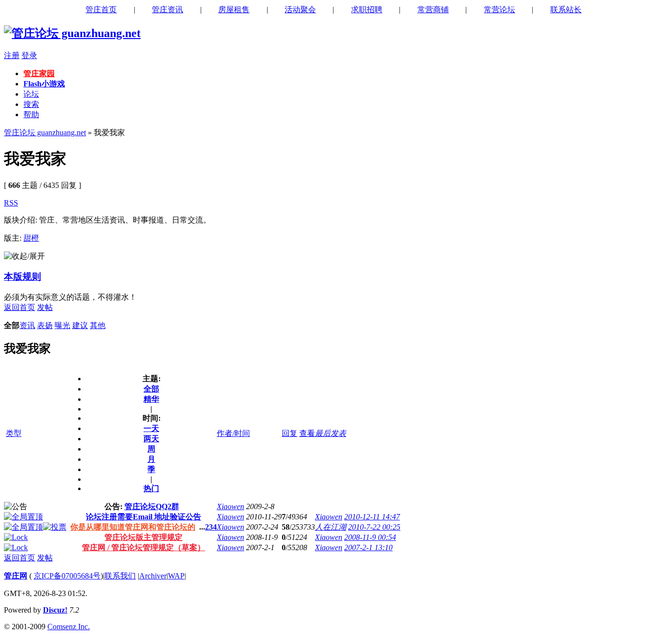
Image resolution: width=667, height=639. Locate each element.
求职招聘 (366, 9)
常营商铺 (433, 9)
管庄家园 (39, 73)
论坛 (31, 94)
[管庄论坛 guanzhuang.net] (72, 33)
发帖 (45, 307)
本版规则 (22, 276)
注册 (12, 55)
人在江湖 (330, 527)
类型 (13, 433)
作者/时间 (233, 433)
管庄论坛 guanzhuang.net (45, 132)
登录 (29, 55)
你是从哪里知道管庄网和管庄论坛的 (132, 527)
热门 (151, 488)
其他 (97, 325)
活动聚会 (300, 9)
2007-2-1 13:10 (368, 547)
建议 (80, 325)
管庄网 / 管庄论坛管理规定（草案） (143, 547)
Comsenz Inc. (68, 626)
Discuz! (55, 610)
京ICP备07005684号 (67, 576)
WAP (176, 576)
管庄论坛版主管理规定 (143, 537)
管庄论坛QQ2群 (152, 506)
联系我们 (120, 576)
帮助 (31, 114)
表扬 (45, 325)
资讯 (27, 325)
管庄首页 (101, 9)
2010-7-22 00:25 (374, 527)
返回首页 (19, 307)
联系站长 (566, 9)
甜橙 (31, 238)
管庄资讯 (167, 9)
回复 (289, 433)
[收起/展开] (24, 256)
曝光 (62, 325)
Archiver (153, 576)
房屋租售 (234, 9)
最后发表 (330, 433)
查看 (307, 433)
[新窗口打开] (23, 517)
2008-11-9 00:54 (370, 537)
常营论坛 (499, 9)
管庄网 (15, 576)
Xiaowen (230, 506)
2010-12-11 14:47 (372, 517)
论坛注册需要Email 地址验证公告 (143, 517)
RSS (11, 203)
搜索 (31, 104)
